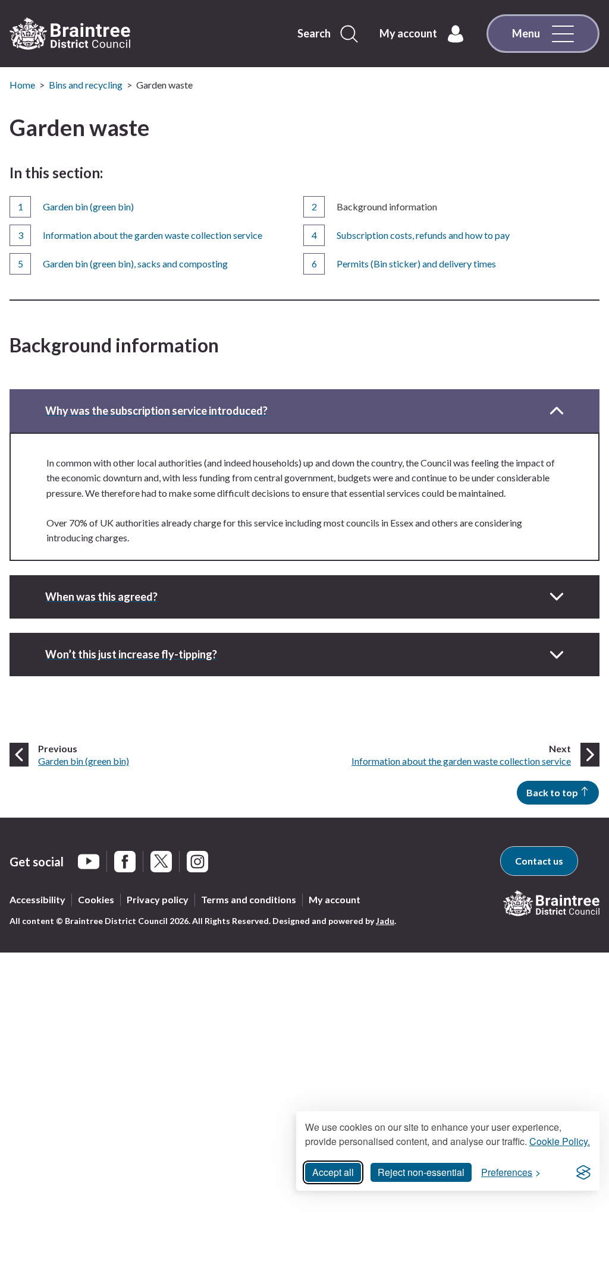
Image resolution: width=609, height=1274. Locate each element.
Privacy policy (158, 899)
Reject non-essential (421, 1172)
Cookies (96, 899)
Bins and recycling (86, 84)
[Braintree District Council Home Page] (70, 34)
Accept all (333, 1172)
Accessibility (37, 899)
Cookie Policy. (559, 1141)
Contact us (539, 860)
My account (334, 899)
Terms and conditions (248, 899)
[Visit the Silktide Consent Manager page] (583, 1172)
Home (22, 84)
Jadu (385, 921)
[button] (304, 411)
